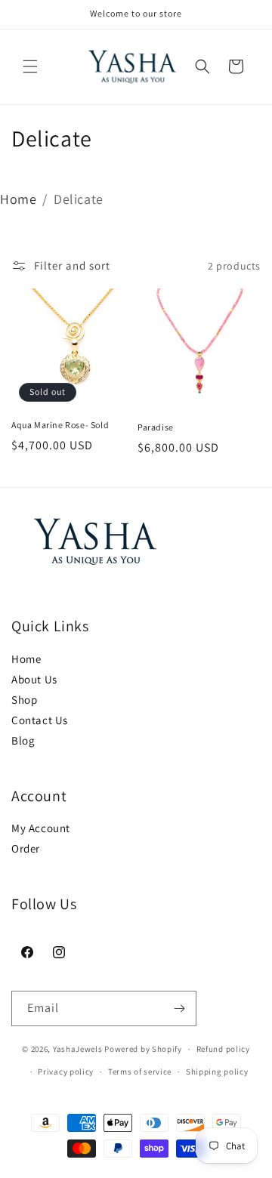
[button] (30, 66)
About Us (34, 679)
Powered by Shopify (143, 1049)
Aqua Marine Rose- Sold (60, 424)
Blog (23, 740)
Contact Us (39, 720)
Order (25, 848)
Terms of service (140, 1071)
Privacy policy (66, 1071)
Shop (24, 699)
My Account (40, 828)
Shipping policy (217, 1071)
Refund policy (223, 1049)
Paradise (156, 427)
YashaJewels (78, 1049)
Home (18, 199)
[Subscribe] (179, 1008)
